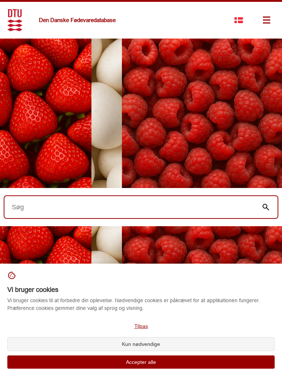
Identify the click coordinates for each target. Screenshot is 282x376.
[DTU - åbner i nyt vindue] (15, 20)
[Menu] (266, 20)
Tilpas (141, 326)
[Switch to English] (238, 20)
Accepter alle (141, 362)
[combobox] (129, 207)
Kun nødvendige (141, 344)
